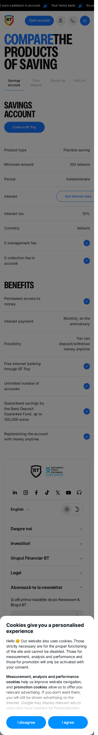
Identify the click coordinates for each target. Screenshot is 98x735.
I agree (68, 722)
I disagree (26, 722)
